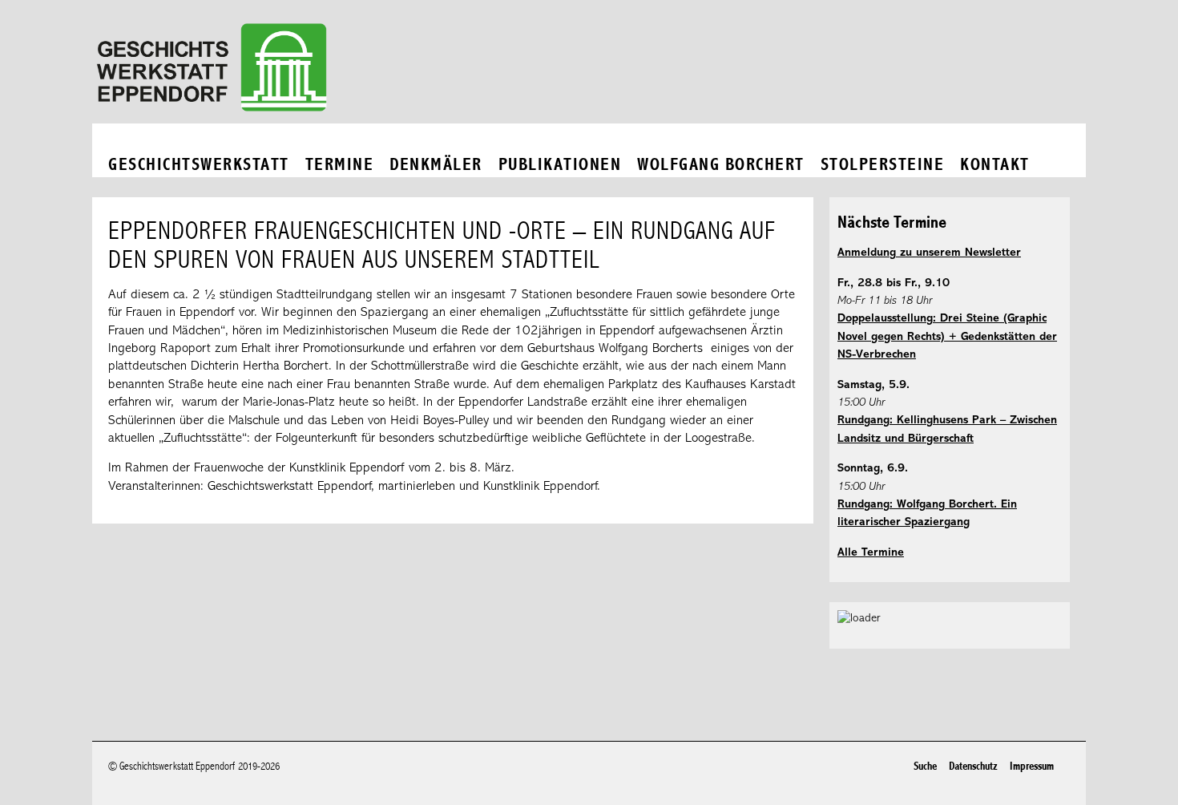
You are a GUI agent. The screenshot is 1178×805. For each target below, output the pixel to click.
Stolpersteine (883, 165)
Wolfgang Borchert (721, 165)
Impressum (1032, 766)
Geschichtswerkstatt (198, 165)
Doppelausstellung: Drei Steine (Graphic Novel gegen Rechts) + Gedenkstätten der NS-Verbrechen (947, 337)
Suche (925, 766)
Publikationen (560, 165)
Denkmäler (435, 165)
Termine (339, 165)
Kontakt (995, 165)
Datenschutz (973, 766)
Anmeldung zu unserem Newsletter (929, 253)
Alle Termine (870, 553)
